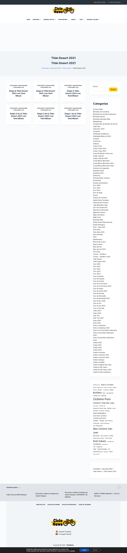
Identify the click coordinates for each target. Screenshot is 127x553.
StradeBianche (110, 441)
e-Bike (114, 408)
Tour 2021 (96, 266)
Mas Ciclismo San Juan (102, 430)
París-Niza (96, 229)
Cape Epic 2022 (99, 129)
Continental (95, 406)
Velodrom (105, 451)
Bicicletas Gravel (99, 116)
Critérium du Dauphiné (101, 168)
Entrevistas (97, 180)
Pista (81, 19)
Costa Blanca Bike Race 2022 (103, 166)
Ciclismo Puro (102, 399)
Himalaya (107, 410)
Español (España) (101, 2)
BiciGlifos (97, 393)
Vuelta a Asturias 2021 (101, 355)
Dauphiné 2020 (98, 171)
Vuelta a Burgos (98, 360)
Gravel (73, 19)
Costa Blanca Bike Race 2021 (103, 163)
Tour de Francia (98, 281)
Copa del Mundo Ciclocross (103, 153)
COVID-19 (102, 406)
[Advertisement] (63, 37)
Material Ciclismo (92, 19)
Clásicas (96, 144)
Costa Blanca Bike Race (101, 161)
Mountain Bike (62, 19)
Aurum (95, 390)
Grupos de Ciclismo (100, 198)
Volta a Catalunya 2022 (101, 328)
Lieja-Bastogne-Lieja (100, 205)
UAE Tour (96, 315)
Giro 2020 (96, 185)
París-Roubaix (98, 234)
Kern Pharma (109, 420)
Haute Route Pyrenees (101, 200)
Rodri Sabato (99, 441)
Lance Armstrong (104, 423)
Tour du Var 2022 (99, 306)
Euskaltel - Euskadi (98, 410)
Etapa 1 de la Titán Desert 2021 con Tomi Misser (73, 116)
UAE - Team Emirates (100, 449)
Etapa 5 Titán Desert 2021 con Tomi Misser (45, 93)
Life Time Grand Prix (100, 207)
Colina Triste (97, 146)
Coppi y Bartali (98, 156)
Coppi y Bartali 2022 (100, 158)
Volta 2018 (97, 320)
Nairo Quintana (104, 435)
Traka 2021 (97, 311)
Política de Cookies (54, 504)
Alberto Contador (107, 385)
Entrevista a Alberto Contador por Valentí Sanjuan (47, 495)
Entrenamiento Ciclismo (101, 178)
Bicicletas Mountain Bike (101, 119)
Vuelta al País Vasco (100, 367)
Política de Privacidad (69, 504)
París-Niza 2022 (99, 232)
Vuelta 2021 (97, 345)
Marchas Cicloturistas (100, 210)
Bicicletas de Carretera (101, 112)
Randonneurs (97, 239)
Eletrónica (96, 175)
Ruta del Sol (97, 247)
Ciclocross (97, 141)
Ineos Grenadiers (99, 413)
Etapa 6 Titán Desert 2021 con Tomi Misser (18, 93)
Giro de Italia (97, 193)
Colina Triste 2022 (99, 148)
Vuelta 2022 (97, 347)
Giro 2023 (96, 190)
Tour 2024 (96, 274)
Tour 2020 (96, 264)
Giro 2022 (96, 188)
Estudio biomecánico (100, 183)
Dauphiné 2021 (98, 173)
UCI (109, 449)
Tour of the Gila (98, 308)
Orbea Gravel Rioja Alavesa (102, 222)
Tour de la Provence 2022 (102, 286)
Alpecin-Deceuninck (98, 387)
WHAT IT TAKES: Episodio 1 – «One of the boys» (106, 495)
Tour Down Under (99, 301)
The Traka (96, 252)
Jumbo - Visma (98, 421)
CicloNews (45, 68)
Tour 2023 (96, 271)
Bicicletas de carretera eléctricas (104, 114)
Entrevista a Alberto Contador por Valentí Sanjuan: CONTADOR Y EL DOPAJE (76, 495)
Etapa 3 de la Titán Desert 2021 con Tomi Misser (18, 116)
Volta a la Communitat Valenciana (105, 330)
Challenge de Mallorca (101, 134)
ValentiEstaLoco (97, 451)
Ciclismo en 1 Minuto (99, 396)
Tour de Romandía (99, 296)
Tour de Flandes (98, 279)
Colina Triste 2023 (99, 151)
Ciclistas (96, 139)
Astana (114, 387)
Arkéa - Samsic (108, 387)
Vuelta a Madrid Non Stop (102, 365)
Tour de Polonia (98, 293)
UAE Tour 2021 (98, 318)
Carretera (36, 19)
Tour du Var (97, 303)
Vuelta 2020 (97, 342)
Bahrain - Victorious (103, 390)
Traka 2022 (97, 313)
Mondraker (96, 435)
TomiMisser (97, 444)
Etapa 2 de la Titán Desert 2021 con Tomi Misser (45, 116)
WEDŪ (111, 451)
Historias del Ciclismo (100, 202)
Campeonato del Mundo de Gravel (105, 124)
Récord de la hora (99, 242)
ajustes (72, 551)
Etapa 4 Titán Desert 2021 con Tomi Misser (73, 93)
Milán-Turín (97, 217)
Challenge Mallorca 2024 (102, 136)
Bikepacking (97, 121)
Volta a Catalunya (99, 325)
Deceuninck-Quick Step (99, 408)
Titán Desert (66, 68)
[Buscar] (120, 19)
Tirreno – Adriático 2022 (101, 257)
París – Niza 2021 (99, 227)
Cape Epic (96, 126)
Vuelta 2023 (97, 350)
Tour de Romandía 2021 (101, 298)
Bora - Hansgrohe (108, 393)
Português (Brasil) (115, 2)
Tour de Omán (98, 288)
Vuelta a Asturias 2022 (101, 357)
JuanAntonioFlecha (99, 418)
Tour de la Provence (100, 284)
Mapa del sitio (40, 504)
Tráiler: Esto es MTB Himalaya (16, 495)
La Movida (96, 423)
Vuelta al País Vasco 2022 (102, 370)
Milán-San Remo (99, 215)
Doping (109, 408)
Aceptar (84, 550)
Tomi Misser (105, 444)
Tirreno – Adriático (99, 254)
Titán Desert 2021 (18, 87)
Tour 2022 (96, 269)
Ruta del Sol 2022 (99, 249)
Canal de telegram (85, 504)
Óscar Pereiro (96, 454)
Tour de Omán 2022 (100, 291)
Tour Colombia (98, 276)
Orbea (111, 435)
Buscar (95, 86)
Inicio (28, 19)
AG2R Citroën (96, 385)
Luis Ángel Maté (98, 425)
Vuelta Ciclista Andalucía (102, 372)
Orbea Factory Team (98, 438)
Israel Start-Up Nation (100, 416)
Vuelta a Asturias (99, 352)
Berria (111, 390)
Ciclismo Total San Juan (103, 403)
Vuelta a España (98, 362)
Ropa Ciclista (97, 244)
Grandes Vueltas (48, 19)
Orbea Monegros (99, 225)
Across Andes (98, 109)
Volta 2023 (97, 323)
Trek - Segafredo (97, 446)
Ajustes (95, 550)
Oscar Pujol (108, 438)
